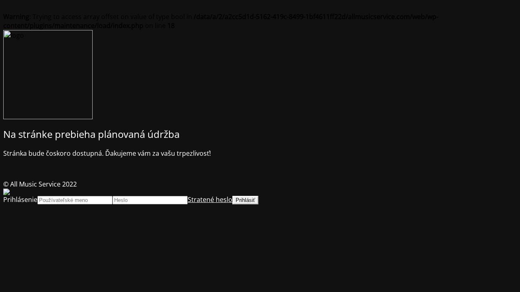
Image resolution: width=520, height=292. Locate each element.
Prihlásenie (20, 199)
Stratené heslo (210, 199)
